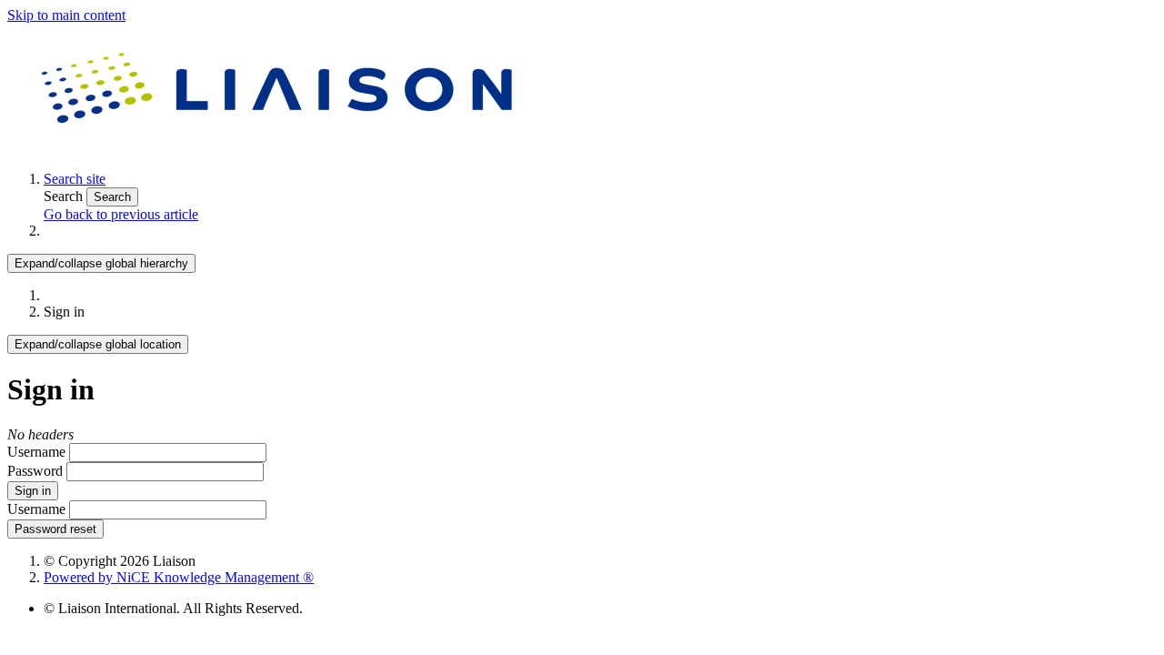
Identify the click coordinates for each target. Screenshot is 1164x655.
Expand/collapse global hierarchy (101, 263)
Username (36, 451)
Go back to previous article (121, 214)
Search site (74, 178)
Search (65, 196)
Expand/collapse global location (98, 344)
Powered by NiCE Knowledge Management (179, 577)
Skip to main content (66, 15)
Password (35, 471)
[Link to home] (280, 148)
